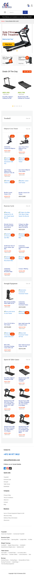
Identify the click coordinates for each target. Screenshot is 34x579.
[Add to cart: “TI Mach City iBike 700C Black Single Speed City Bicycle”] (22, 221)
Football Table (12, 552)
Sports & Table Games (11, 359)
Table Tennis (7, 484)
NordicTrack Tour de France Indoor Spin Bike (9, 247)
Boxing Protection (5, 562)
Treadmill (7, 118)
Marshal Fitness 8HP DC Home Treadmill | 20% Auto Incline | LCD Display (9, 429)
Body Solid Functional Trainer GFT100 (24, 345)
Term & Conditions (8, 497)
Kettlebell (22, 545)
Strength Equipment (10, 283)
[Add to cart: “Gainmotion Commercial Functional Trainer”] (22, 299)
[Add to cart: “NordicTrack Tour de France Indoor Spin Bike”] (7, 243)
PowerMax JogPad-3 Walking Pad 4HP (7, 97)
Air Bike (30, 539)
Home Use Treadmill (6, 534)
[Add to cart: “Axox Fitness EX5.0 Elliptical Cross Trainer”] (22, 144)
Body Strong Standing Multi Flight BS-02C (9, 302)
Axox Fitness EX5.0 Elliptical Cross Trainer (23, 148)
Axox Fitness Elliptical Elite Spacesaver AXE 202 (9, 171)
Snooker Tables (13, 554)
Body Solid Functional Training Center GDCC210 (9, 346)
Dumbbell (3, 545)
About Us (6, 499)
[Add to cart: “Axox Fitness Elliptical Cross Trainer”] (22, 167)
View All (28, 118)
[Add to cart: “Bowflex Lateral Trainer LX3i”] (7, 190)
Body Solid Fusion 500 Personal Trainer (24, 324)
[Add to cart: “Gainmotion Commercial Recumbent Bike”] (7, 266)
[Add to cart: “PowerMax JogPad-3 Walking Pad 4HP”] (7, 89)
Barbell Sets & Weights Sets (8, 547)
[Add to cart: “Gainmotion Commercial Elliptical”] (7, 144)
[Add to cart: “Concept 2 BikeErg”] (22, 266)
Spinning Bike (14, 539)
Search (25, 12)
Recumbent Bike (5, 539)
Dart (30, 554)
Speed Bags (15, 562)
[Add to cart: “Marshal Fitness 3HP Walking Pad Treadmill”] (22, 89)
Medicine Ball (20, 547)
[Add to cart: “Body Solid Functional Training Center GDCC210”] (7, 342)
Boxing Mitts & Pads (24, 560)
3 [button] (18, 50)
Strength (6, 481)
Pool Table (4, 552)
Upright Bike (23, 539)
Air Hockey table (21, 552)
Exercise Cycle (9, 206)
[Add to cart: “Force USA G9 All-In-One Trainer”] (7, 320)
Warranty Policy (8, 515)
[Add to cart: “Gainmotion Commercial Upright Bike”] (22, 243)
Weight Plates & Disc (13, 545)
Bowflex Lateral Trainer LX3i (8, 193)
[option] (17, 38)
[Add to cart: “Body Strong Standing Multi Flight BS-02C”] (7, 299)
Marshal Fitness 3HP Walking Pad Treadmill (24, 97)
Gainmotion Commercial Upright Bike (24, 247)
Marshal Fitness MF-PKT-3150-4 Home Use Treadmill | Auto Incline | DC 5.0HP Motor (24, 429)
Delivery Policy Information (10, 518)
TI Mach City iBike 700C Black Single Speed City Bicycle (23, 226)
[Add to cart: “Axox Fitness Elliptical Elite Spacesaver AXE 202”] (7, 167)
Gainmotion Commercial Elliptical (9, 147)
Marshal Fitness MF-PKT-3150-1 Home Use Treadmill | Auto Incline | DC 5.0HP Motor (9, 403)
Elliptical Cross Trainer (11, 128)
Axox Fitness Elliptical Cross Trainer (24, 170)
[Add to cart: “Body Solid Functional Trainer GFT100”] (22, 342)
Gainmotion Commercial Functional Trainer (23, 303)
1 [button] (15, 50)
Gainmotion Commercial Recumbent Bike (8, 270)
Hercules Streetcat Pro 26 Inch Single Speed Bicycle (8, 226)
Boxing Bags (13, 560)
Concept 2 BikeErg (23, 268)
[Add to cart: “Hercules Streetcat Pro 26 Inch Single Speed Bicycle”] (7, 221)
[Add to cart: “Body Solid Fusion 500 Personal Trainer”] (22, 320)
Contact (6, 502)
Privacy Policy (7, 495)
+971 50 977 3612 (11, 454)
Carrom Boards (23, 554)
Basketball (6, 486)
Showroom (6, 520)
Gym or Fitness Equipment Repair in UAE (14, 513)
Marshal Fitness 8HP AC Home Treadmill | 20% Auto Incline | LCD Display (24, 403)
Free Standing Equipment (7, 563)
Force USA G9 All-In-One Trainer (9, 324)
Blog (5, 504)
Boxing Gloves (4, 560)
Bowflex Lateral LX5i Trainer (24, 193)
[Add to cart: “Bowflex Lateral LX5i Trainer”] (22, 190)
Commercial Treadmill (18, 534)
